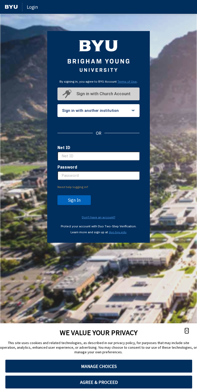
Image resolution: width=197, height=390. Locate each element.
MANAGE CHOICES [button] (99, 366)
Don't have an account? (98, 217)
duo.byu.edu (117, 232)
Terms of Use (127, 81)
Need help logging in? (72, 187)
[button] (187, 330)
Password (67, 167)
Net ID (63, 147)
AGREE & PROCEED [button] (99, 382)
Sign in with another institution (90, 110)
